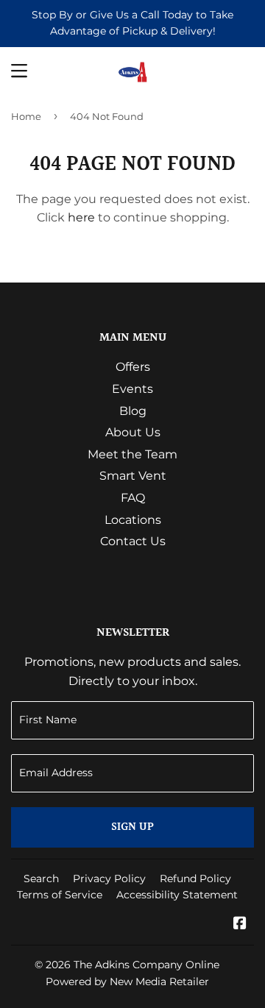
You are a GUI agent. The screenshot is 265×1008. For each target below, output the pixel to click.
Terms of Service (59, 895)
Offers (133, 367)
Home (26, 116)
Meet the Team (132, 454)
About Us (132, 432)
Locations (133, 520)
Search (41, 878)
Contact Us (133, 541)
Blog (132, 411)
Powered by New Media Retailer (127, 981)
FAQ (133, 498)
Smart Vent (132, 476)
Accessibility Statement (177, 895)
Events (132, 389)
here (81, 217)
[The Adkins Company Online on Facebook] (240, 924)
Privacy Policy (109, 878)
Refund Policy (195, 878)
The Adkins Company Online (146, 964)
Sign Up (132, 827)
